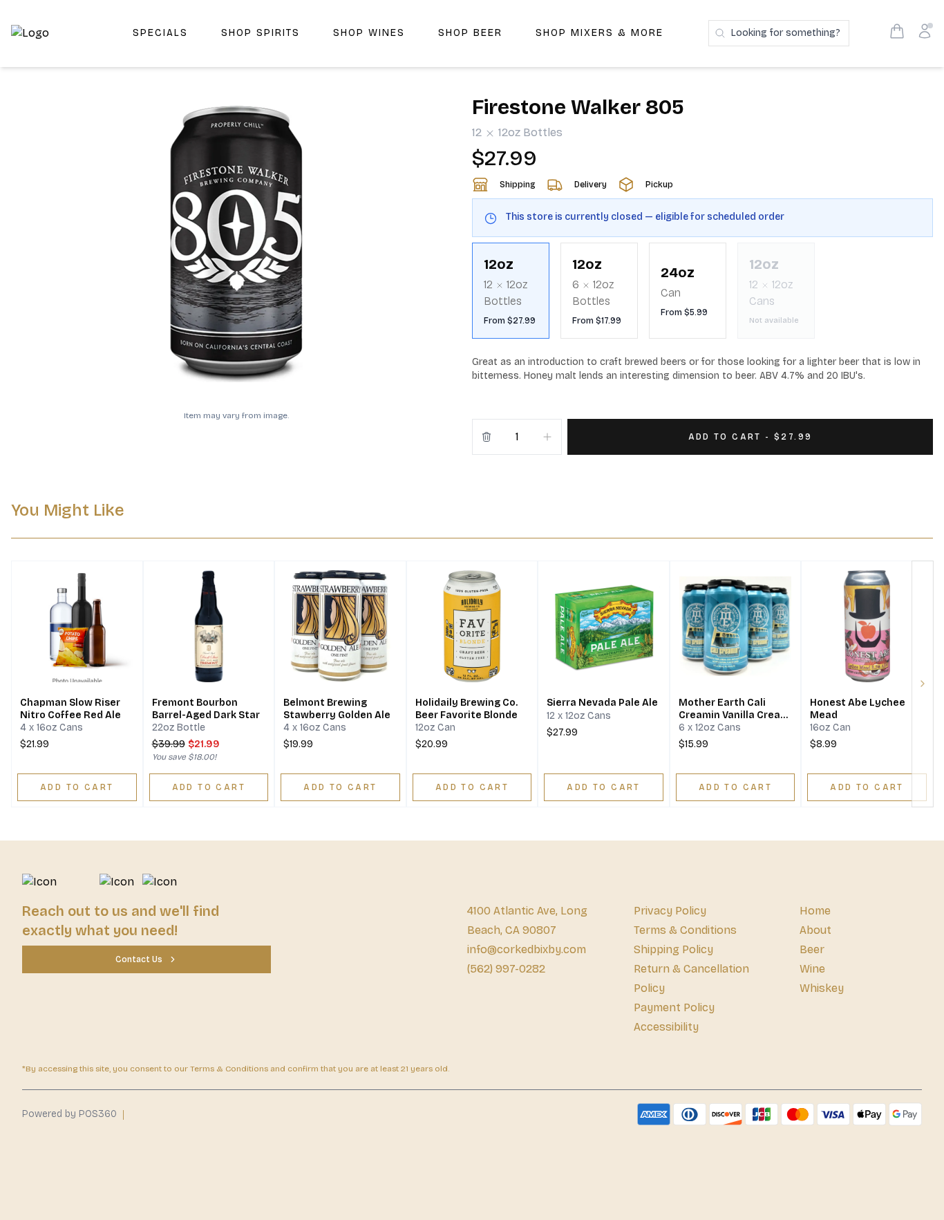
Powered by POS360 (69, 1114)
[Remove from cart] (486, 436)
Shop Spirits (260, 33)
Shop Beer (470, 33)
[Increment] (547, 436)
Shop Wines (369, 33)
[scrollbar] (702, 296)
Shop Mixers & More (599, 33)
